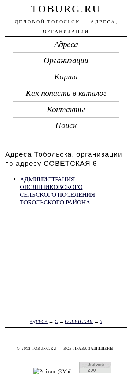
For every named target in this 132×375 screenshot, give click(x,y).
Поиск (66, 125)
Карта (66, 76)
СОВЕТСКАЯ (79, 321)
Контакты (66, 109)
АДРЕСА (39, 321)
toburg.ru (66, 9)
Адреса (66, 44)
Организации (66, 60)
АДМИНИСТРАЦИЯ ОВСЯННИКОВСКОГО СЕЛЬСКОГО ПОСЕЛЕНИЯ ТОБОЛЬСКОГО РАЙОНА (57, 190)
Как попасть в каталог (66, 93)
